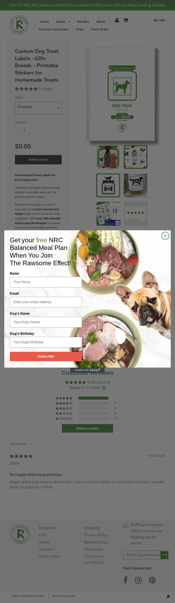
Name (14, 273)
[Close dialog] (165, 235)
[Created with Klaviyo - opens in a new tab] (87, 370)
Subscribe (46, 356)
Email (14, 293)
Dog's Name (20, 313)
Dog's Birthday (22, 333)
